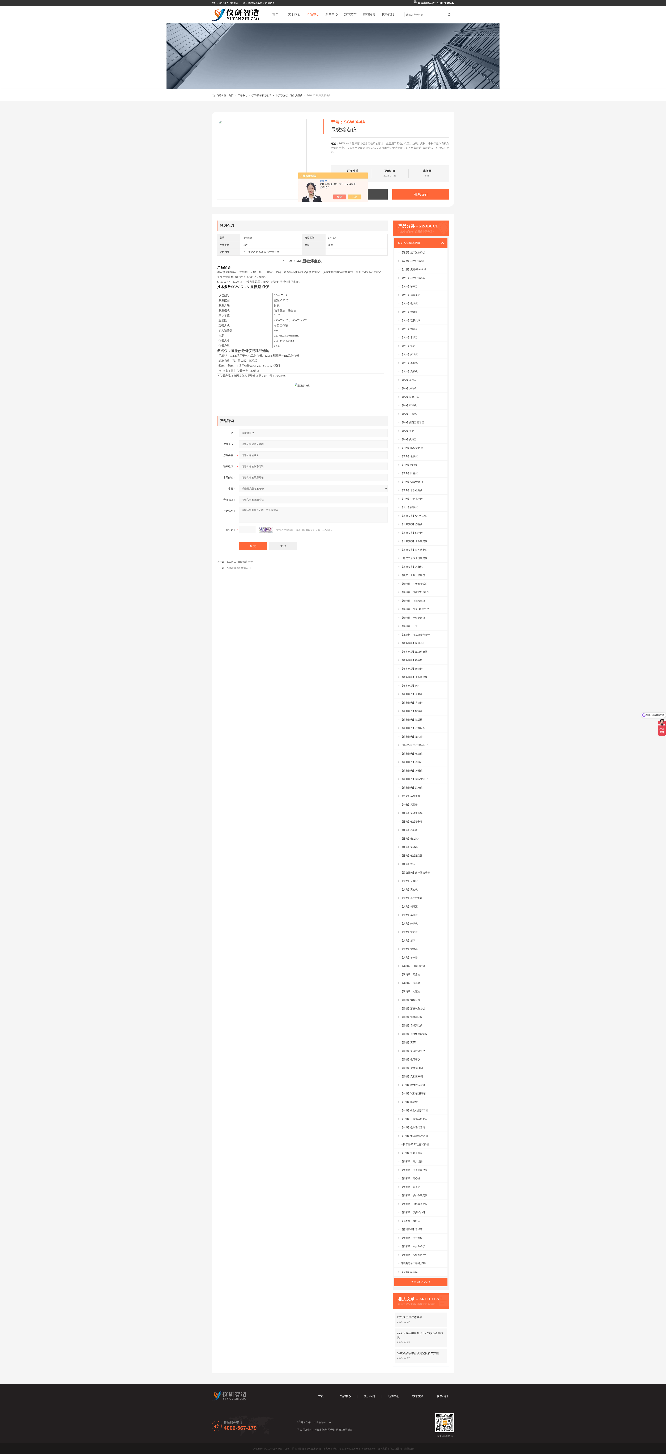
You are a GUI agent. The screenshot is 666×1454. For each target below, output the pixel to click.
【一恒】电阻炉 (409, 1102)
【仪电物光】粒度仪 (411, 753)
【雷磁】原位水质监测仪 (414, 1034)
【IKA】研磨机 (409, 405)
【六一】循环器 (409, 328)
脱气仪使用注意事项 (409, 1317)
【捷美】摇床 (408, 864)
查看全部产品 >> (421, 1281)
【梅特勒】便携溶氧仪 (413, 600)
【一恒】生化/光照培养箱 (414, 1110)
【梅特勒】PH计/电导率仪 (415, 609)
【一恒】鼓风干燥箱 (411, 1152)
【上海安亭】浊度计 (411, 532)
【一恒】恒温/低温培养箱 (414, 1135)
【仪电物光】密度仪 (411, 711)
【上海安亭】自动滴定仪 (414, 549)
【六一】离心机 (409, 362)
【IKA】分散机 (409, 413)
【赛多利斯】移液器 (411, 660)
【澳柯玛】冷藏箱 (410, 991)
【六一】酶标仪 (409, 507)
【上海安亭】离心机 (411, 566)
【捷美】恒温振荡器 (411, 855)
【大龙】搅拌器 (409, 949)
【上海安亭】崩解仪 (411, 524)
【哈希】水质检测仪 (411, 490)
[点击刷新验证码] (266, 530)
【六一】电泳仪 (409, 303)
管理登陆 (409, 1448)
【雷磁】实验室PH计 (412, 1076)
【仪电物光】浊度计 (411, 762)
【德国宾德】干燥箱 (411, 1229)
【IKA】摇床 (407, 430)
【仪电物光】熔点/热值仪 (288, 95)
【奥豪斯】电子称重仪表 (414, 1169)
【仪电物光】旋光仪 (411, 787)
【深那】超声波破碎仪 (413, 252)
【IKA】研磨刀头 (410, 396)
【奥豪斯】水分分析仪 (413, 1246)
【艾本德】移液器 (410, 1220)
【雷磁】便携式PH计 (412, 1068)
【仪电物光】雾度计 (411, 702)
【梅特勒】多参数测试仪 (414, 583)
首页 (275, 14)
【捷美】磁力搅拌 (410, 838)
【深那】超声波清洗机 (413, 261)
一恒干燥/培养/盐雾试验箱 (415, 1144)
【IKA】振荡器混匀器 (412, 422)
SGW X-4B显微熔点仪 (240, 561)
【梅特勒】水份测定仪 (413, 617)
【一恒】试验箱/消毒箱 (413, 1093)
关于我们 (294, 14)
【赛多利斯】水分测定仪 (414, 677)
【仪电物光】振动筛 (411, 736)
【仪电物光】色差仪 (411, 694)
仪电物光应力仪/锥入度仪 (414, 745)
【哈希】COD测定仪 (412, 481)
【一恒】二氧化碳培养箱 (414, 1119)
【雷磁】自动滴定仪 (411, 1025)
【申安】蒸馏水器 (410, 796)
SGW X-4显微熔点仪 (239, 568)
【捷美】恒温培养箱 (411, 821)
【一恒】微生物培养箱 (413, 1127)
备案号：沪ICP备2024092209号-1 (341, 1448)
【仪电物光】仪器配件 (413, 728)
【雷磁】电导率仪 (410, 1059)
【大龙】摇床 (408, 940)
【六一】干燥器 (409, 337)
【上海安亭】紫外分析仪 (414, 515)
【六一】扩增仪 (409, 354)
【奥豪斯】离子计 (410, 1186)
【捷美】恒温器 (409, 847)
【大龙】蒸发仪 (409, 915)
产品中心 (313, 14)
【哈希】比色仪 (409, 473)
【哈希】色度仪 (409, 456)
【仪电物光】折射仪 (411, 770)
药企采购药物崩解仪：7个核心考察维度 (420, 1335)
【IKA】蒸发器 (409, 379)
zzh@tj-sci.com (323, 1422)
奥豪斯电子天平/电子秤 (413, 1263)
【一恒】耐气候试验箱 (413, 1085)
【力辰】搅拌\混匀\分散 (413, 269)
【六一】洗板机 (409, 371)
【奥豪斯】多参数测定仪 (414, 1195)
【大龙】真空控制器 (411, 898)
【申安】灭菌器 (409, 804)
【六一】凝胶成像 (410, 320)
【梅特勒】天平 (409, 626)
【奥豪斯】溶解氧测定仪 (414, 1203)
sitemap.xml (368, 1448)
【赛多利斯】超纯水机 (413, 643)
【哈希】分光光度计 (411, 498)
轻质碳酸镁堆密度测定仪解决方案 (418, 1353)
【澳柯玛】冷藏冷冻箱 (413, 966)
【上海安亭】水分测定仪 (414, 541)
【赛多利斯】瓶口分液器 (414, 651)
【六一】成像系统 (410, 295)
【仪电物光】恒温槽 (411, 719)
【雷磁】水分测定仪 (411, 1017)
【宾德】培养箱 (409, 1271)
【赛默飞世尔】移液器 (413, 575)
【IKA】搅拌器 (409, 439)
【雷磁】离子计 (409, 1042)
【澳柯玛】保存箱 (410, 983)
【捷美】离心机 (409, 830)
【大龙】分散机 (409, 923)
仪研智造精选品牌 (261, 95)
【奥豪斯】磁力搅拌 (411, 1161)
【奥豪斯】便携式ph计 (413, 1212)
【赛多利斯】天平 (410, 685)
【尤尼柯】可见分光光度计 (415, 634)
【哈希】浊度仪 (409, 464)
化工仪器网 (396, 1448)
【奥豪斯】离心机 (410, 1178)
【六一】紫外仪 (409, 311)
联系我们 (388, 14)
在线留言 (369, 14)
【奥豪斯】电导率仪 (411, 1237)
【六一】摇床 (408, 345)
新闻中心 (331, 14)
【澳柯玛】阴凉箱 (410, 974)
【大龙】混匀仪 (409, 932)
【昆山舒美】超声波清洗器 (415, 872)
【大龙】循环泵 (409, 906)
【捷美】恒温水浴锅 (411, 813)
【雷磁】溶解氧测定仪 (413, 1008)
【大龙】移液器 (409, 957)
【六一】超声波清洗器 (413, 278)
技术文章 (350, 14)
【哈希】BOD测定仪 (412, 447)
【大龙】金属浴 (409, 881)
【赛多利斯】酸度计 (411, 668)
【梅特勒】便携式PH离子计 (416, 592)
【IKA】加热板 (409, 388)
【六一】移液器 (409, 286)
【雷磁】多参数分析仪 (413, 1051)
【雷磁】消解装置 (410, 1000)
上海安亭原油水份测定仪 (414, 558)
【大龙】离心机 (409, 889)
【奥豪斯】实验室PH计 (413, 1254)
